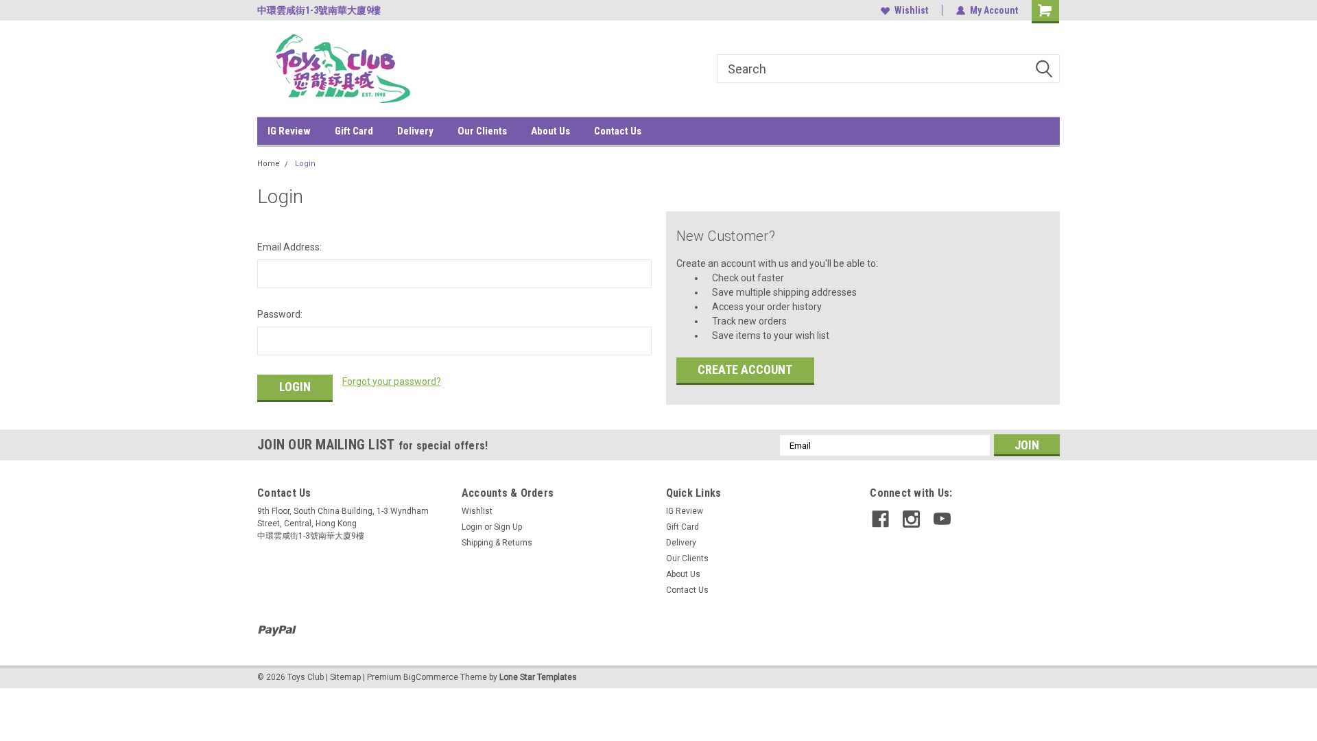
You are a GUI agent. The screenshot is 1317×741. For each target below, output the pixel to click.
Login (305, 163)
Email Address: (289, 247)
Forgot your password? (391, 381)
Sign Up (508, 527)
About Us (550, 131)
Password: (279, 314)
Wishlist (911, 10)
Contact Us (617, 131)
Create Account (745, 369)
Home (268, 163)
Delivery (415, 131)
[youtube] (942, 519)
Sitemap (345, 677)
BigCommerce (430, 677)
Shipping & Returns (497, 543)
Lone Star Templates (538, 677)
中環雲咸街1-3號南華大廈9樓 (319, 10)
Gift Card (354, 131)
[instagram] (911, 519)
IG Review (289, 131)
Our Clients (482, 131)
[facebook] (880, 519)
